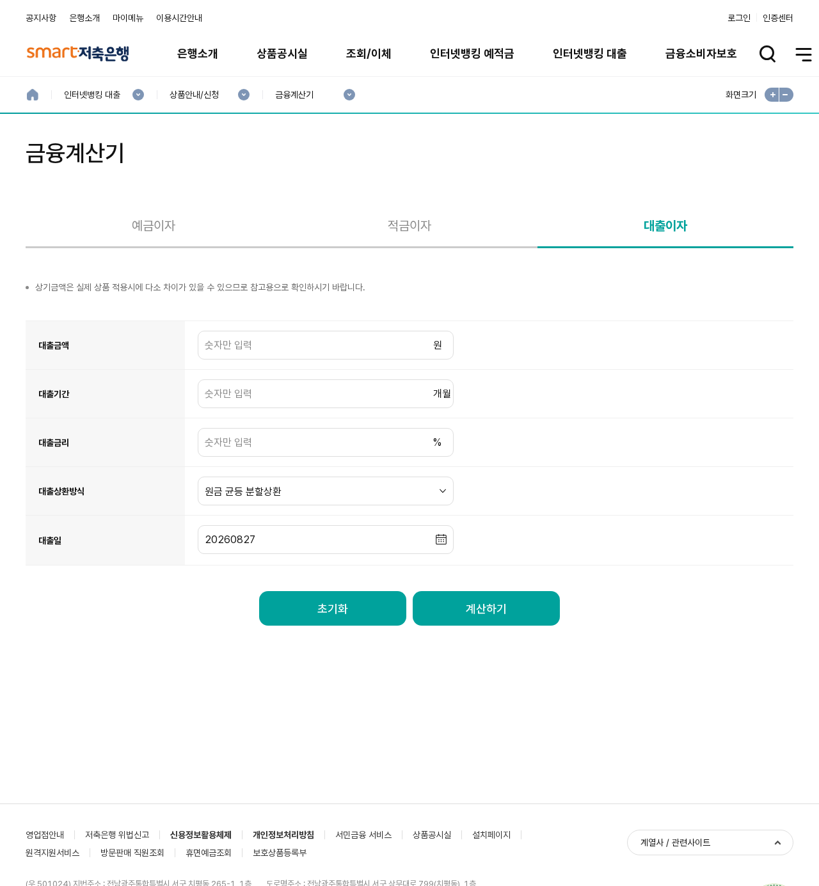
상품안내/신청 (194, 95)
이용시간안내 (179, 18)
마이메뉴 (128, 18)
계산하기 (486, 608)
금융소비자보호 (701, 53)
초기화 (332, 608)
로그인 (739, 18)
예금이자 (153, 225)
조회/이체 (369, 53)
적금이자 (409, 225)
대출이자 (665, 225)
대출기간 (53, 394)
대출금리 (53, 443)
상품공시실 (282, 53)
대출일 (49, 540)
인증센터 (778, 18)
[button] (441, 540)
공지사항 (41, 18)
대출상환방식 (61, 491)
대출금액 (53, 345)
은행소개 (84, 18)
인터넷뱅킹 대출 (590, 53)
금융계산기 (294, 95)
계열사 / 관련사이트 (675, 842)
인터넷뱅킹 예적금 (472, 53)
